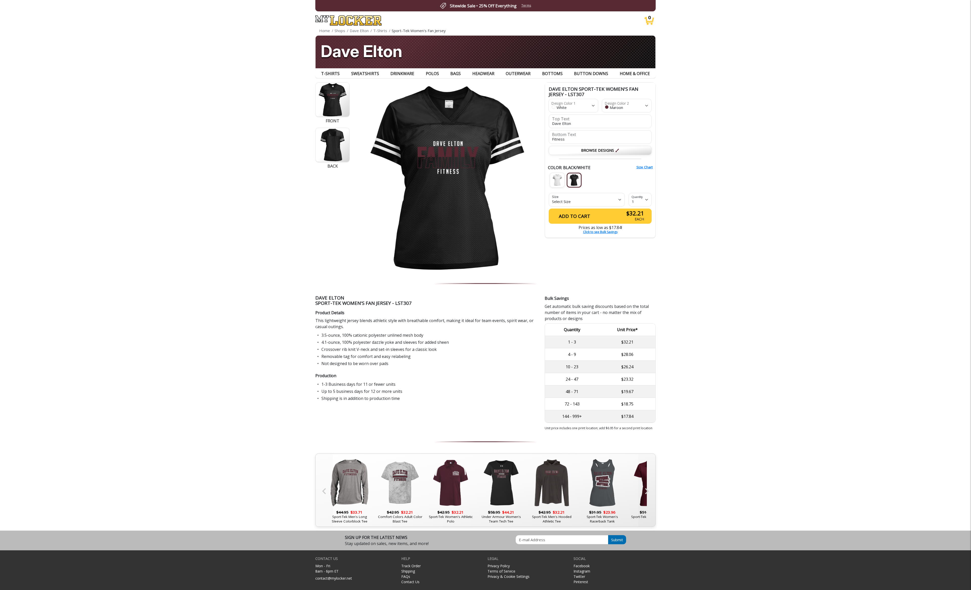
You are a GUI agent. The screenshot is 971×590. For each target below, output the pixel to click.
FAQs (405, 576)
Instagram (581, 571)
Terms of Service (501, 571)
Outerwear (518, 73)
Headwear (483, 73)
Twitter (579, 576)
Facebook (581, 565)
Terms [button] (526, 5)
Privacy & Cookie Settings (508, 576)
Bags (455, 73)
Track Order (411, 565)
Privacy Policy (499, 565)
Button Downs (591, 73)
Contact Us (410, 581)
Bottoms (552, 73)
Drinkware (402, 73)
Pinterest (580, 581)
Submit (617, 539)
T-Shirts (330, 73)
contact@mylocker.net (333, 578)
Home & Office (635, 73)
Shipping (408, 571)
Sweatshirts (365, 73)
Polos (432, 73)
